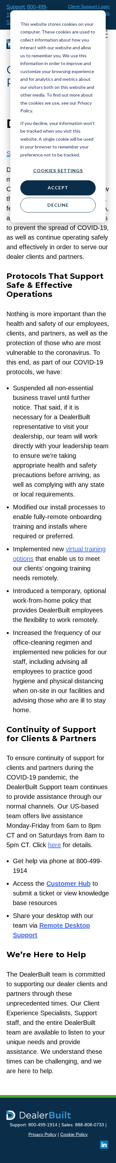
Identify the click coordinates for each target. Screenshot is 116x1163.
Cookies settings (58, 170)
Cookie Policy (74, 1134)
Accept (58, 187)
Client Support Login (89, 6)
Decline (58, 205)
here (54, 844)
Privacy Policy (42, 1134)
